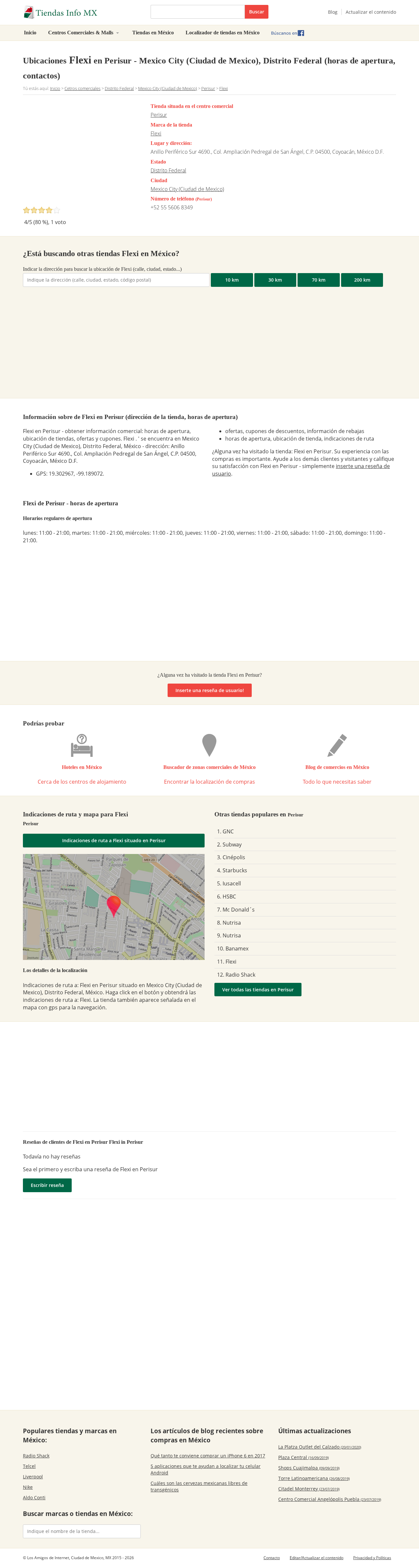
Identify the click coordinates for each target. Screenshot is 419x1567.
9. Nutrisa (229, 935)
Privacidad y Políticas (372, 1557)
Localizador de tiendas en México (223, 32)
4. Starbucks (232, 870)
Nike (28, 1487)
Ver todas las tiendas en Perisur (258, 989)
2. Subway (229, 844)
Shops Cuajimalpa (308, 1468)
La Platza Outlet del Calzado (319, 1447)
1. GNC (225, 831)
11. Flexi (226, 961)
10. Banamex (232, 948)
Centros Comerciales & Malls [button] (81, 32)
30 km (275, 280)
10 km (232, 280)
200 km (362, 280)
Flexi (156, 133)
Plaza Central (303, 1457)
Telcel (29, 1466)
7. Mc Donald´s (236, 909)
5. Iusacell (229, 883)
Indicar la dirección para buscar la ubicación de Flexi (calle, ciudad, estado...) (102, 269)
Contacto (272, 1557)
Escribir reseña (47, 1185)
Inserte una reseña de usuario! (209, 690)
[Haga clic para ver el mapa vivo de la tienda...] (114, 907)
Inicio (30, 32)
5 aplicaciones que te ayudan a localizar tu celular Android (206, 1469)
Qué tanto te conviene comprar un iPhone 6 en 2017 (208, 1456)
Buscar (256, 12)
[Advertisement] (78, 152)
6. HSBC (226, 896)
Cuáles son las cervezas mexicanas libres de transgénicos (199, 1486)
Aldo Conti (34, 1497)
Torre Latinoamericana (314, 1478)
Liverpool (33, 1476)
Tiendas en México (153, 32)
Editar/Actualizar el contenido (316, 1557)
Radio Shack (36, 1456)
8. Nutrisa (229, 922)
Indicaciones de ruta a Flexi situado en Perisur (114, 840)
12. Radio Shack (236, 974)
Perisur (159, 114)
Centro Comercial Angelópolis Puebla (329, 1499)
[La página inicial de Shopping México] (82, 12)
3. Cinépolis (231, 857)
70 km (318, 280)
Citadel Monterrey (308, 1489)
